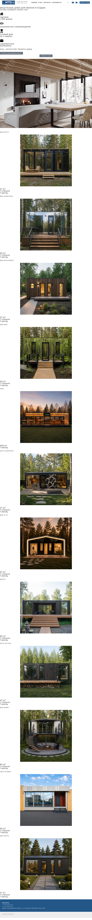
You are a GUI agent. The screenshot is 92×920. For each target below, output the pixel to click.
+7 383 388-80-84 (7, 906)
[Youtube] (73, 2)
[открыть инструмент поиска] (68, 2)
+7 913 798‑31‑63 (21, 3)
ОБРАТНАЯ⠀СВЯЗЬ (84, 2)
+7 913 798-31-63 (7, 904)
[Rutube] (76, 2)
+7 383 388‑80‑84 (22, 1)
